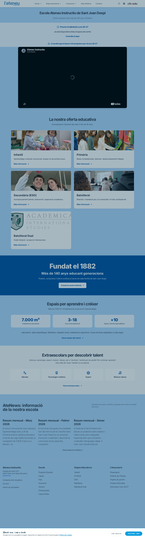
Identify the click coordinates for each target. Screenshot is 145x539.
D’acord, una (134, 533)
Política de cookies (65, 535)
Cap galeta (116, 533)
